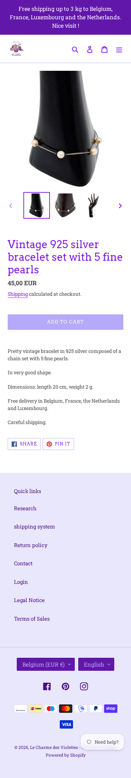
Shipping (18, 294)
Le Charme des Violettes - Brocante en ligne (73, 747)
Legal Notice (29, 599)
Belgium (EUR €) (43, 664)
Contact (23, 563)
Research (25, 508)
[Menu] (119, 48)
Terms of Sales (32, 618)
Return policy (31, 544)
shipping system (34, 526)
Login (21, 581)
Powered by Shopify (66, 755)
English (94, 664)
